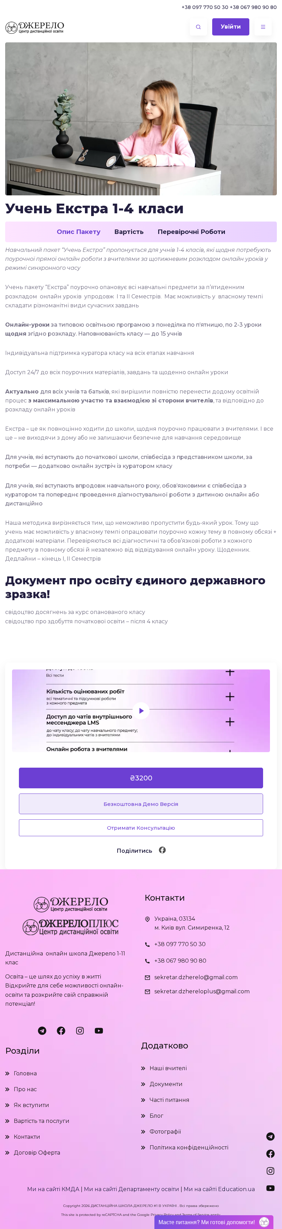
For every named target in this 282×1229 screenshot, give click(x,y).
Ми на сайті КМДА (53, 1189)
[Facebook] (61, 1030)
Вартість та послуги (41, 1121)
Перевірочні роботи (191, 232)
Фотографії (165, 1131)
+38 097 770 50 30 (205, 7)
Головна (25, 1073)
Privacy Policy (162, 1214)
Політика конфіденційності (189, 1147)
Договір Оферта (37, 1152)
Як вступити (31, 1105)
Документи (166, 1084)
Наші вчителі (168, 1068)
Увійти (231, 26)
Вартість (129, 232)
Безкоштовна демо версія (141, 804)
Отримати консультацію (141, 828)
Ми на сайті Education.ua (219, 1189)
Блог (156, 1116)
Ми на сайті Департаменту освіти (131, 1189)
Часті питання (169, 1100)
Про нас (25, 1089)
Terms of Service (195, 1214)
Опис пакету (78, 232)
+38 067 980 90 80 (253, 7)
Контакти (27, 1137)
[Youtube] (99, 1030)
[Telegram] (42, 1030)
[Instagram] (80, 1030)
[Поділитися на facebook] (162, 850)
